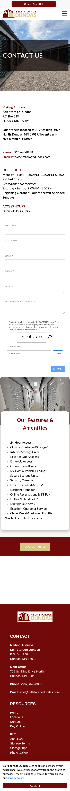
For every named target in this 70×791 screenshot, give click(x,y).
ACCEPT (35, 785)
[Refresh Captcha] (50, 337)
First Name (11, 225)
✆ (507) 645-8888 (33, 4)
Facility (10, 286)
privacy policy (15, 777)
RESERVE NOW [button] (35, 547)
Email (8, 256)
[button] (5, 401)
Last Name (11, 241)
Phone (9, 271)
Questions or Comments (20, 301)
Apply (58, 353)
